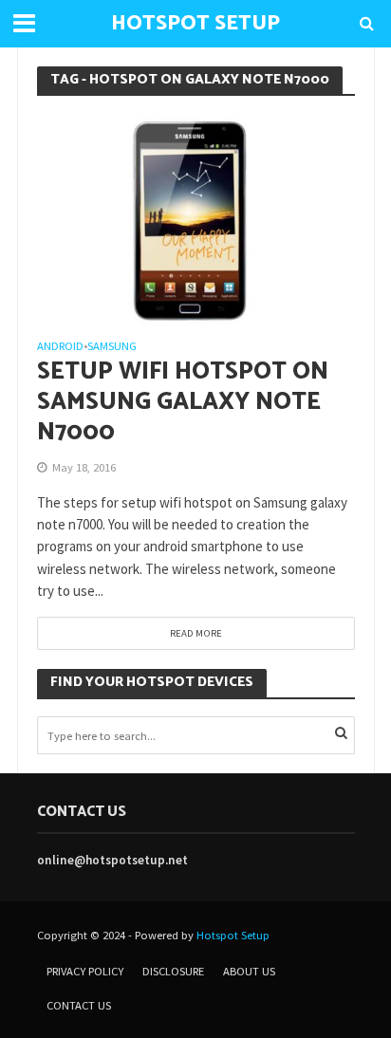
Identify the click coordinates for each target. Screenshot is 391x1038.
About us (249, 971)
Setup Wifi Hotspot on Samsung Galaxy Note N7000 (182, 403)
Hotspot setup (195, 24)
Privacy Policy (85, 971)
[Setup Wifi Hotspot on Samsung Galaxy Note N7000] (196, 217)
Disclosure (173, 971)
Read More (196, 632)
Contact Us (79, 1005)
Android (60, 347)
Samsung (112, 347)
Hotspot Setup (233, 935)
